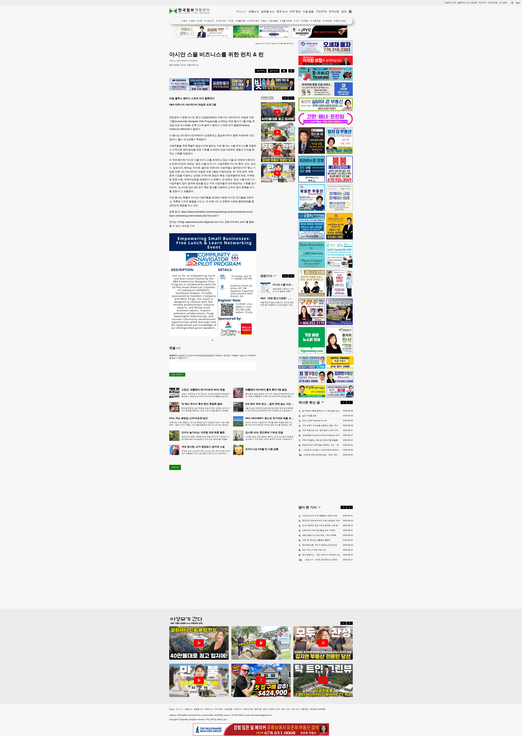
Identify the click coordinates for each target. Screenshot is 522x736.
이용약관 (304, 709)
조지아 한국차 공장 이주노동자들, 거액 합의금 (321, 525)
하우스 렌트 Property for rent (314, 420)
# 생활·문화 (240, 21)
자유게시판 (492, 2)
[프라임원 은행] (311, 169)
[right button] (291, 98)
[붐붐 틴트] (339, 169)
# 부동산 (305, 21)
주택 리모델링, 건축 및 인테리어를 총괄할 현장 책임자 (321, 440)
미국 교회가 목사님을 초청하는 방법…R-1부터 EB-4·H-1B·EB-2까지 (321, 425)
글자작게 (261, 71)
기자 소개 (295, 709)
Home (171, 709)
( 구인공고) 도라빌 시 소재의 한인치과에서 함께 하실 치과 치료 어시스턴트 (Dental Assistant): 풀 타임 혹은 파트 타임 (321, 450)
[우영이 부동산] (325, 80)
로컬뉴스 (254, 11)
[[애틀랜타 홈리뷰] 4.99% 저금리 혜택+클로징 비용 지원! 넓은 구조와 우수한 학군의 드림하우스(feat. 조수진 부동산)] (277, 173)
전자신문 (334, 11)
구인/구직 (482, 2)
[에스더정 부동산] (339, 283)
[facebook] (291, 70)
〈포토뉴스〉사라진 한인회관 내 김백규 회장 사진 (322, 560)
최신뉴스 (241, 11)
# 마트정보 (327, 21)
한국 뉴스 (282, 11)
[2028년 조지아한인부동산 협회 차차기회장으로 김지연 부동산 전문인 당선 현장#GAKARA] (277, 152)
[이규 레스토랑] (319, 32)
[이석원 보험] (325, 64)
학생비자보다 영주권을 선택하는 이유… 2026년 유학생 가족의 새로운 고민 (321, 445)
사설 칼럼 (308, 11)
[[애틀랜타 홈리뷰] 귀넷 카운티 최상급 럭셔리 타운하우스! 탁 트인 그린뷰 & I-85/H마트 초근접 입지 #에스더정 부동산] (323, 680)
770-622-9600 (237, 715)
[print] (284, 70)
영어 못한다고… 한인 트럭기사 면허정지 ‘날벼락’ (321, 555)
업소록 (474, 2)
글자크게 (274, 71)
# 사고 (296, 21)
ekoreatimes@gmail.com (261, 715)
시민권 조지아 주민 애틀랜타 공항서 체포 (319, 516)
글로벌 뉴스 (268, 11)
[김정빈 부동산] (340, 377)
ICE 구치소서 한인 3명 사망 (314, 550)
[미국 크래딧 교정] (274, 84)
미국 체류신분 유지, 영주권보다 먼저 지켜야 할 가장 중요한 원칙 (321, 430)
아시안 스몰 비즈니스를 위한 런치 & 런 (279, 43)
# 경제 (192, 21)
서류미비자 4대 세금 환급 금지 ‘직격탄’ (318, 530)
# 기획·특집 (316, 21)
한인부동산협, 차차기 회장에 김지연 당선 (319, 545)
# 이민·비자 (221, 21)
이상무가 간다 (450, 2)
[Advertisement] (277, 226)
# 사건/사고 (209, 21)
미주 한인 (295, 11)
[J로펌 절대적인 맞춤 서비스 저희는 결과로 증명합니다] (311, 283)
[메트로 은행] (339, 197)
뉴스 (262, 43)
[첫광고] (261, 32)
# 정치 (184, 21)
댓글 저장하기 (177, 374)
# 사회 (199, 21)
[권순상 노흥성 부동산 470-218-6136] (189, 84)
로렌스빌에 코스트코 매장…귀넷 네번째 (319, 535)
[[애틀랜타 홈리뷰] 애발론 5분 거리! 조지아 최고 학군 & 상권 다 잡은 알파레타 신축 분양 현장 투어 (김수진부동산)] (277, 111)
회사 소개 (286, 709)
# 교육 (230, 21)
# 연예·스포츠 (340, 21)
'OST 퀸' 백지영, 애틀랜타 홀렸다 (316, 540)
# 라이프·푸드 (253, 21)
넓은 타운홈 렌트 (309, 416)
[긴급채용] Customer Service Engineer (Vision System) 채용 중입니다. (321, 435)
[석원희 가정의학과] (311, 362)
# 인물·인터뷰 (286, 21)
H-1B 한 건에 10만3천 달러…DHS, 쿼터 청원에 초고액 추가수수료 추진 (322, 455)
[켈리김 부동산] (339, 140)
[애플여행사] (340, 362)
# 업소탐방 (273, 21)
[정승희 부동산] (339, 312)
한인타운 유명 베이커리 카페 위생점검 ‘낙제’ (321, 520)
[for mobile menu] (350, 11)
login (518, 3)
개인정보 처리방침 (317, 709)
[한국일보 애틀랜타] (189, 11)
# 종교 (264, 21)
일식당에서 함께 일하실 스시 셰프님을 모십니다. (321, 411)
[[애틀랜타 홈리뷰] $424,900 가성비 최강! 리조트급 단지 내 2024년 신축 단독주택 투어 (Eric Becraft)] (261, 680)
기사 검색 (503, 2)
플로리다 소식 (464, 2)
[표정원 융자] (232, 84)
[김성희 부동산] (202, 32)
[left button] (285, 98)
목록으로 (175, 467)
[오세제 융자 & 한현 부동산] (325, 53)
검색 (343, 11)
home (258, 44)
